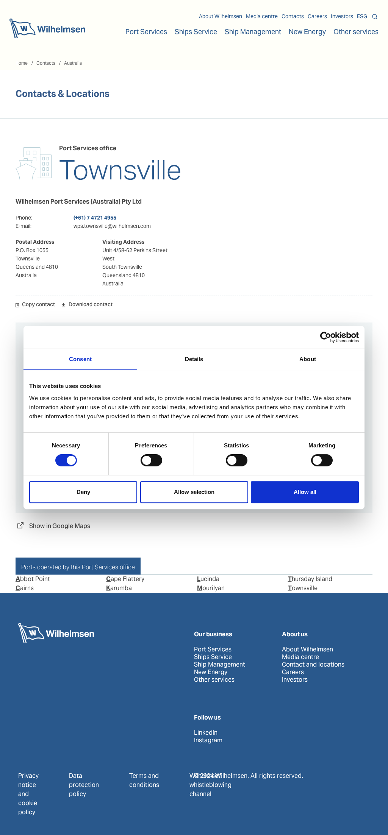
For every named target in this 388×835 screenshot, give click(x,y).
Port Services (213, 649)
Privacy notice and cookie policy (28, 794)
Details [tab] (194, 359)
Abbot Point (33, 579)
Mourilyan (211, 588)
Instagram (208, 740)
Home (22, 63)
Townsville (303, 588)
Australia (73, 63)
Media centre (262, 16)
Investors (342, 16)
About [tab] (307, 359)
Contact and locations (313, 664)
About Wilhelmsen (220, 16)
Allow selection (194, 492)
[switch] (151, 460)
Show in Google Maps (59, 526)
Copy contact (38, 305)
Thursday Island (310, 579)
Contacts (293, 16)
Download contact (91, 305)
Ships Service (213, 657)
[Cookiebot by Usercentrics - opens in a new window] (326, 337)
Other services (214, 680)
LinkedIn (205, 733)
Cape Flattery (125, 579)
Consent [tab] (80, 359)
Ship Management (219, 664)
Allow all (305, 492)
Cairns (25, 588)
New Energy (307, 31)
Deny (83, 492)
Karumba (119, 588)
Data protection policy (84, 785)
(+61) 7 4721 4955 (95, 217)
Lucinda (208, 579)
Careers (317, 16)
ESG (362, 16)
